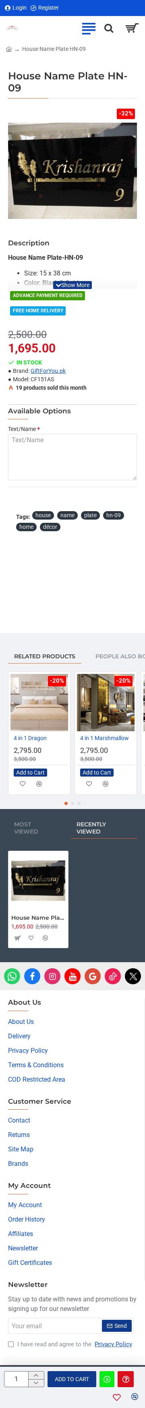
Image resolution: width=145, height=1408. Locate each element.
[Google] (93, 976)
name (67, 515)
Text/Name (22, 429)
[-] (36, 1383)
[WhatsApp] (12, 976)
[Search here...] (109, 28)
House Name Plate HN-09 (38, 917)
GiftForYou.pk (48, 371)
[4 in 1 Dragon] (39, 702)
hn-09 (113, 515)
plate (90, 515)
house (43, 515)
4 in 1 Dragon (30, 738)
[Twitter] (133, 976)
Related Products (44, 656)
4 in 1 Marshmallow (104, 738)
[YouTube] (72, 976)
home (26, 527)
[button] (72, 285)
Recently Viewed (91, 828)
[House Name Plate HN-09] (38, 881)
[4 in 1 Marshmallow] (106, 702)
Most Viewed (26, 828)
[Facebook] (32, 976)
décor (50, 527)
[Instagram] (52, 976)
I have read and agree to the (74, 1344)
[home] (9, 48)
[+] (36, 1375)
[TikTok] (113, 976)
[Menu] (89, 28)
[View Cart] (132, 28)
